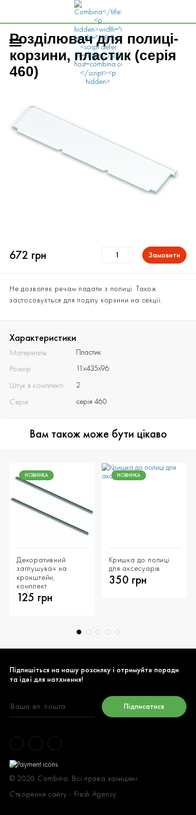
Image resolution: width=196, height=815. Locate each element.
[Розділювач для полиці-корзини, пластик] (98, 162)
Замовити (164, 255)
